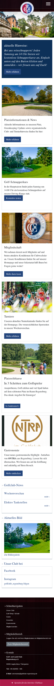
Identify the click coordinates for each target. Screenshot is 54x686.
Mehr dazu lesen (13, 273)
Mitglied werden (11, 627)
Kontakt (10, 652)
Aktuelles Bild (13, 518)
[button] (48, 3)
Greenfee (9, 620)
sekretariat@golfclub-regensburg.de (24, 674)
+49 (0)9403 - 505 (16, 669)
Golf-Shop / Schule (12, 613)
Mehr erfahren (12, 71)
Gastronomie (10, 623)
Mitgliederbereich (14, 633)
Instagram (10, 579)
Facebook (9, 571)
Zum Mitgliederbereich (18, 644)
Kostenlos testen (13, 198)
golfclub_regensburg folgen (16, 583)
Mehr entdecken (13, 473)
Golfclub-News (13, 485)
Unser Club (10, 610)
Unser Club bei (13, 563)
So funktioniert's (12, 406)
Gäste (8, 617)
